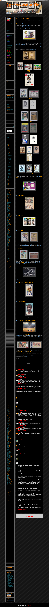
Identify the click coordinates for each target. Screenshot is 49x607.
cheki (7, 265)
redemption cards (8, 438)
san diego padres (8, 451)
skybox (7, 471)
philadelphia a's (8, 418)
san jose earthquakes (9, 452)
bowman (7, 242)
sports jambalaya (8, 486)
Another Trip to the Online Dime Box (9, 170)
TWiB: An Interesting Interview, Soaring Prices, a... (9, 166)
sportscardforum (8, 489)
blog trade (7, 238)
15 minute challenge (8, 190)
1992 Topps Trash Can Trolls (9, 579)
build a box (8, 250)
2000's (7, 193)
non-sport (7, 401)
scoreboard (8, 460)
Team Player (8, 104)
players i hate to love (8, 422)
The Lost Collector (20, 439)
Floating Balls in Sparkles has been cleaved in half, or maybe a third (10, 118)
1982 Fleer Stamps (8, 574)
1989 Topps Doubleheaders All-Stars (10, 577)
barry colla (8, 220)
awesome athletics (8, 216)
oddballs (7, 405)
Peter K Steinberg (20, 453)
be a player (8, 227)
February (9, 153)
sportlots (7, 477)
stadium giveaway (8, 491)
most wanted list (8, 390)
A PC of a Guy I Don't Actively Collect (10, 158)
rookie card (8, 445)
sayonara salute (8, 458)
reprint (7, 440)
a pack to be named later (9, 202)
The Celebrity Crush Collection (9, 174)
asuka (7, 212)
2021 (7, 145)
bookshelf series (8, 241)
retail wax (7, 441)
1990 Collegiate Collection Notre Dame (10, 578)
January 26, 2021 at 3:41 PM (22, 372)
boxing (7, 246)
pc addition (8, 416)
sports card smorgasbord (9, 481)
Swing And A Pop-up (21, 401)
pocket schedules (8, 425)
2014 (7, 183)
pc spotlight (8, 417)
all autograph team (8, 209)
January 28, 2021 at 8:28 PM (22, 509)
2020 (7, 178)
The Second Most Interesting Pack (9, 164)
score (7, 459)
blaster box (8, 233)
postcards (7, 428)
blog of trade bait (8, 237)
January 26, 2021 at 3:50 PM (22, 377)
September (9, 147)
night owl (19, 432)
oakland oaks (8, 404)
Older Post (40, 514)
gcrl (18, 396)
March (8, 152)
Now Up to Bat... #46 (9, 162)
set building (8, 462)
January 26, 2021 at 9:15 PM (22, 425)
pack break (8, 411)
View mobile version (29, 516)
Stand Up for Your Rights (9, 163)
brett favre (7, 247)
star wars (7, 494)
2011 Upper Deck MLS (9, 584)
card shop (7, 255)
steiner (7, 496)
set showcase (8, 463)
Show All (13, 126)
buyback (7, 251)
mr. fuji (7, 395)
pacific (7, 410)
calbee (7, 254)
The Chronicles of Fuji (23, 5)
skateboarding (8, 469)
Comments (8, 131)
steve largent (8, 499)
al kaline (7, 207)
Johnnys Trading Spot (21, 374)
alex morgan (8, 208)
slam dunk (7, 472)
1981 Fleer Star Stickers (9, 573)
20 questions (8, 192)
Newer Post (18, 514)
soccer (7, 474)
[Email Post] (25, 363)
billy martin (8, 231)
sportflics (7, 476)
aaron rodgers (8, 203)
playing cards (8, 424)
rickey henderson (8, 442)
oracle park (8, 409)
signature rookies (8, 467)
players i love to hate (8, 423)
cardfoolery (8, 258)
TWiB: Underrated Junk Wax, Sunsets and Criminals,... (10, 155)
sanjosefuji (10, 30)
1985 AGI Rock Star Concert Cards (10, 576)
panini (7, 412)
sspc (7, 490)
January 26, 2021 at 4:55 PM (22, 388)
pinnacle (7, 421)
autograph (7, 213)
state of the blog (8, 495)
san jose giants (8, 453)
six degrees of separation (9, 468)
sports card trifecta (8, 483)
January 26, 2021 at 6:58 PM (22, 410)
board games (8, 239)
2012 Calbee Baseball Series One (10, 585)
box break (7, 244)
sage (7, 450)
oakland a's (8, 403)
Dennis (19, 385)
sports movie (8, 487)
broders (7, 249)
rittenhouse (8, 443)
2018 (7, 180)
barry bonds (8, 219)
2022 (7, 144)
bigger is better (8, 230)
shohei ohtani (8, 465)
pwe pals (7, 435)
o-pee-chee (8, 402)
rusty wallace (8, 447)
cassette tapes (8, 260)
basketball (7, 223)
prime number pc (8, 430)
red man (7, 437)
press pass (8, 429)
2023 (7, 143)
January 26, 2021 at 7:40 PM (22, 420)
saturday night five (8, 457)
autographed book (8, 214)
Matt (18, 457)
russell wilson (8, 446)
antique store (8, 211)
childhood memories (8, 266)
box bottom (8, 243)
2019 (7, 179)
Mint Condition (8, 106)
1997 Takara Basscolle (9, 580)
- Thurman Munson (8, 41)
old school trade (8, 406)
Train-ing (8, 112)
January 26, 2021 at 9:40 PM (22, 430)
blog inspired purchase (9, 236)
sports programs (8, 488)
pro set (7, 433)
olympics (7, 407)
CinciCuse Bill (20, 405)
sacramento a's (8, 449)
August (8, 148)
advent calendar (8, 206)
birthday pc (8, 232)
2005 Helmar (8, 581)
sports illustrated (8, 485)
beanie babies (8, 228)
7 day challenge (8, 197)
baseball (7, 221)
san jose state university (9, 456)
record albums (8, 436)
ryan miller (7, 448)
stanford (7, 493)
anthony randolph (8, 210)
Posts (8, 130)
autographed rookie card (9, 215)
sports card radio (8, 480)
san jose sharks (8, 455)
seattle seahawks (8, 461)
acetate (7, 204)
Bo (18, 444)
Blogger (29, 605)
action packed (8, 205)
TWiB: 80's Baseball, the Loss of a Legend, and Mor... (10, 172)
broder (7, 248)
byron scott (8, 252)
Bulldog (19, 379)
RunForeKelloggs (20, 369)
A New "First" (9, 175)
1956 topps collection (8, 191)
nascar (7, 398)
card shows (8, 256)
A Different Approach (9, 173)
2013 (7, 184)
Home (29, 514)
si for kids (7, 466)
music (7, 396)
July (8, 149)
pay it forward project (8, 414)
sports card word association (9, 484)
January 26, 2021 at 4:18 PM (22, 383)
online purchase (8, 408)
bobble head (8, 240)
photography (8, 420)
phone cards (8, 419)
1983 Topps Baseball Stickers (9, 575)
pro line (7, 432)
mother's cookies (8, 391)
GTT (18, 449)
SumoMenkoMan (20, 427)
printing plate (8, 431)
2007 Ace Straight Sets (9, 582)
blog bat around (8, 235)
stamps (7, 492)
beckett (7, 229)
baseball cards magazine (9, 222)
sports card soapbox (8, 482)
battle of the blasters (8, 224)
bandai (7, 218)
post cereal (8, 427)
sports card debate (8, 479)
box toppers (8, 245)
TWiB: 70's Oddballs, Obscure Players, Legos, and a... (9, 161)
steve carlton (8, 498)
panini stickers (8, 413)
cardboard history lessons (9, 257)
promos (7, 434)
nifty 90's (7, 400)
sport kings (8, 475)
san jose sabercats (8, 454)
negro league (8, 399)
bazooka (7, 225)
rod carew (7, 444)
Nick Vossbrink (20, 422)
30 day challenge (8, 194)
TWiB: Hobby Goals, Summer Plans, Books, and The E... (10, 177)
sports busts (8, 478)
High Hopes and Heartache (9, 159)
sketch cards (8, 470)
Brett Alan (19, 412)
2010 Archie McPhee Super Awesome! (10, 583)
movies (7, 394)
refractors (7, 439)
